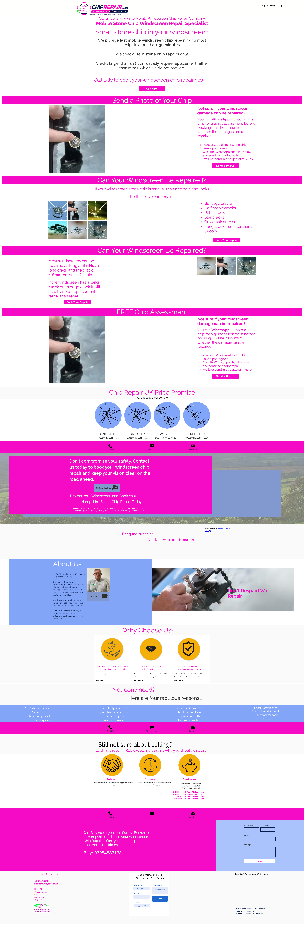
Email (246, 835)
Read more (99, 680)
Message (247, 844)
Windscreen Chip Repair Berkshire (250, 913)
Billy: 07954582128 (103, 853)
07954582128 (44, 881)
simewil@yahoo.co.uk (48, 884)
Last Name (265, 825)
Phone (136, 893)
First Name (248, 825)
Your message (157, 885)
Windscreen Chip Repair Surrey (249, 911)
